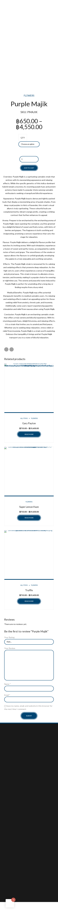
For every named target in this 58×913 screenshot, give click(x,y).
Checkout (8, 812)
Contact (8, 791)
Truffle (29, 590)
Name (7, 684)
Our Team (8, 787)
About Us (8, 784)
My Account (9, 808)
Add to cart (29, 168)
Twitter (7, 839)
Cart (6, 815)
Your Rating (9, 637)
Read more (29, 434)
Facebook (8, 832)
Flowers (29, 95)
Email (7, 695)
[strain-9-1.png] (29, 555)
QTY (23, 137)
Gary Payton (29, 423)
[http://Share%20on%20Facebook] (6, 349)
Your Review (9, 648)
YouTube (8, 836)
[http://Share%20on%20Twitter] (11, 349)
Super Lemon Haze (29, 506)
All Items (24, 418)
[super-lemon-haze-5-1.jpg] (29, 471)
